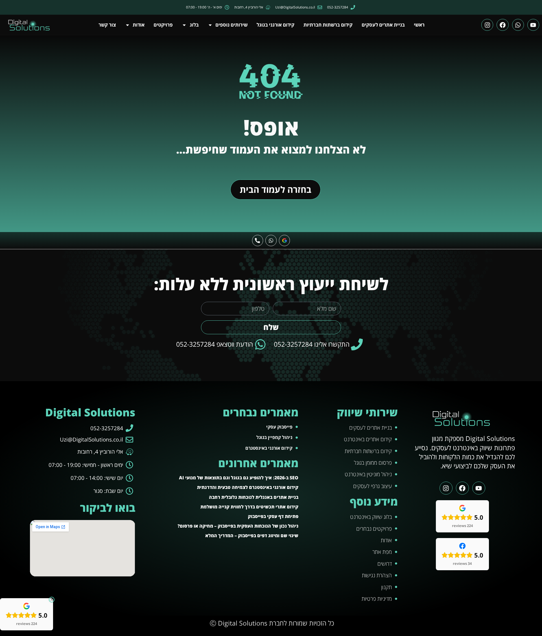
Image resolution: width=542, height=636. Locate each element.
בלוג (194, 24)
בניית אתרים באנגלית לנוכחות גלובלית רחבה (253, 497)
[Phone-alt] (257, 240)
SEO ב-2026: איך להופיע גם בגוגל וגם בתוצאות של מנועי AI (238, 478)
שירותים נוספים (231, 24)
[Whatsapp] (518, 25)
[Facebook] (502, 25)
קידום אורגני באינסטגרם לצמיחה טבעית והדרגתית (247, 487)
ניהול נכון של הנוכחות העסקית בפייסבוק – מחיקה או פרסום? (238, 526)
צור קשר (107, 24)
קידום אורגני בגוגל (275, 24)
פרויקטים (163, 24)
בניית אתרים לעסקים (383, 24)
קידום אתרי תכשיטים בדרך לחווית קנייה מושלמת (249, 507)
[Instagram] (487, 25)
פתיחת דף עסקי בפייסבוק (273, 516)
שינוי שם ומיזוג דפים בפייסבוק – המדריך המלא (251, 535)
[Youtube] (533, 25)
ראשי (419, 24)
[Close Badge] (51, 599)
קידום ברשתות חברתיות (328, 24)
